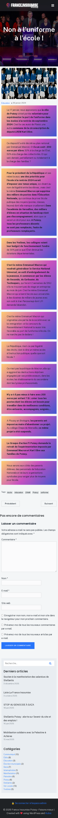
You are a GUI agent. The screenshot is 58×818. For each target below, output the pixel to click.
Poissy (35, 492)
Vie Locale (8, 786)
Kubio (48, 813)
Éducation (5, 103)
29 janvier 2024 (19, 103)
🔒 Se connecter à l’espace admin (29, 803)
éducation (19, 492)
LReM (27, 492)
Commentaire (9, 539)
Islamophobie (9, 770)
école (9, 492)
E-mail (5, 590)
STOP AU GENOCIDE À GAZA (19, 704)
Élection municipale (12, 764)
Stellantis (8, 783)
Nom (4, 578)
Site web (5, 603)
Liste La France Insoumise (17, 692)
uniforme (44, 492)
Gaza (6, 767)
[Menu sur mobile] (52, 5)
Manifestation (10, 773)
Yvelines (7, 789)
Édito (6, 757)
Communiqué (9, 754)
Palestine (8, 776)
